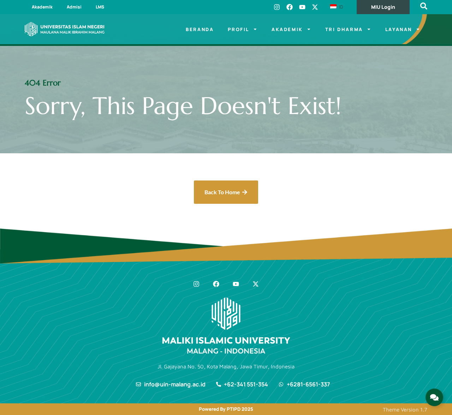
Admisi (74, 7)
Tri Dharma (344, 29)
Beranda (200, 29)
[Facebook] (289, 7)
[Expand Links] (434, 397)
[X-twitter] (315, 7)
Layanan (398, 29)
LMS (100, 7)
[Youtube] (302, 7)
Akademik (42, 7)
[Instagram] (276, 7)
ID (340, 7)
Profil (238, 29)
